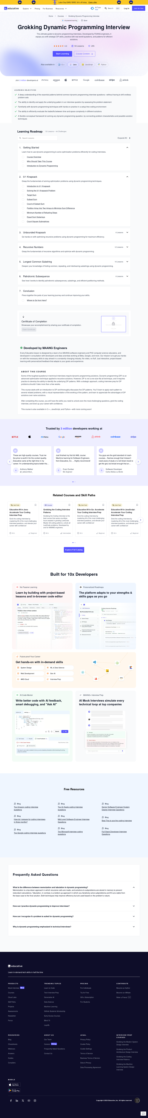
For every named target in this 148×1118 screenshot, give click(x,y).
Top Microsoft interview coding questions (70, 833)
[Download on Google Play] (19, 1090)
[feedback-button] (143, 1114)
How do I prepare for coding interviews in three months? (29, 820)
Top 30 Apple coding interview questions (70, 808)
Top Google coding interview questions (30, 833)
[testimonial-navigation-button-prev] (9, 461)
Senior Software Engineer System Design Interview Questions (116, 808)
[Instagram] (35, 1102)
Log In (126, 8)
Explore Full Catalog (74, 550)
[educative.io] (11, 8)
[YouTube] (29, 1102)
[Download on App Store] (19, 1085)
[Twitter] (23, 1102)
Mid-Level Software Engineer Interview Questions (73, 820)
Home (51, 16)
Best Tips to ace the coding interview (117, 820)
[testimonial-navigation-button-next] (138, 461)
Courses (61, 16)
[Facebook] (11, 1102)
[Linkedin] (17, 1102)
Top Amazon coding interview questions (26, 808)
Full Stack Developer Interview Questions (114, 833)
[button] (84, 20)
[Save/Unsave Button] (35, 505)
